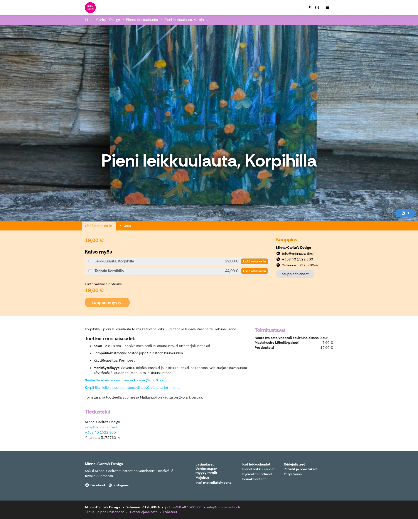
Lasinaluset (205, 464)
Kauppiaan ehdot (295, 274)
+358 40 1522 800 (100, 432)
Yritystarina (293, 474)
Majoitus (202, 478)
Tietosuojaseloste (144, 512)
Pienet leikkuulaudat (142, 19)
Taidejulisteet (294, 464)
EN (317, 7)
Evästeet (170, 512)
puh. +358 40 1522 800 (183, 507)
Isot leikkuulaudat (256, 464)
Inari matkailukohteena (213, 483)
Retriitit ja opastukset (301, 469)
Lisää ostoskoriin (98, 226)
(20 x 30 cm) (126, 380)
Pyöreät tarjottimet (257, 474)
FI (310, 7)
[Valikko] (327, 7)
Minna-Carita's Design (102, 19)
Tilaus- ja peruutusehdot (104, 512)
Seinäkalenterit (254, 479)
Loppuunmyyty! (107, 302)
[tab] (177, 261)
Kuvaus (125, 226)
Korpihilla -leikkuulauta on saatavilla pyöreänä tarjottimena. (132, 387)
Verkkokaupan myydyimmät (206, 471)
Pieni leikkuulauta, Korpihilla (186, 19)
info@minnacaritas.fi (101, 427)
